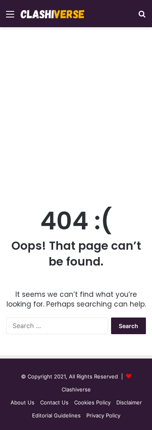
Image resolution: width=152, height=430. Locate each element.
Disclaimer (129, 402)
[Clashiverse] (52, 14)
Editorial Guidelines (56, 415)
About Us (22, 402)
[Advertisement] (76, 115)
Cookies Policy (92, 402)
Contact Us (54, 402)
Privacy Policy (103, 415)
